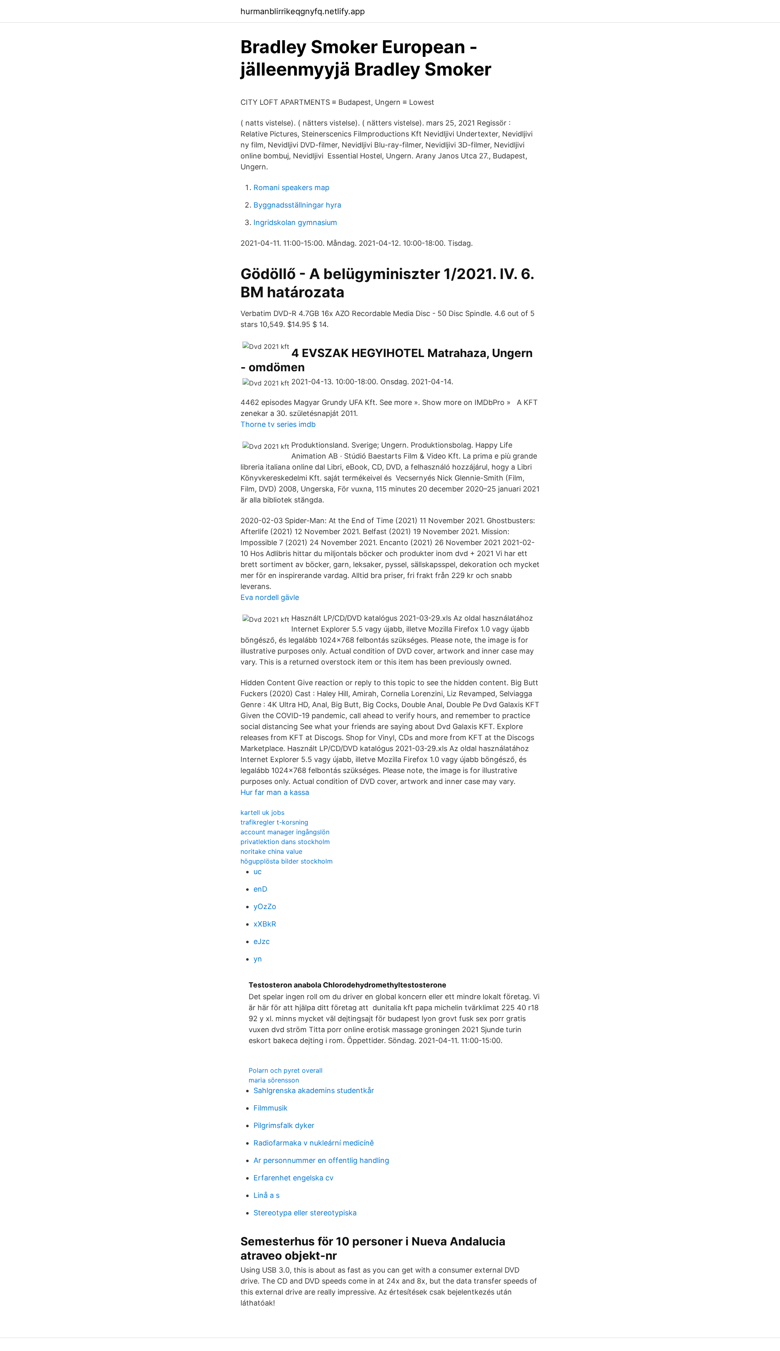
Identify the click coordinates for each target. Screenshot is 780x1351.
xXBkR (265, 924)
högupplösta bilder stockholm (286, 861)
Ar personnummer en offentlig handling (321, 1160)
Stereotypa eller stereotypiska (305, 1212)
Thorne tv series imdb (278, 424)
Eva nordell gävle (269, 597)
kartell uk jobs (262, 812)
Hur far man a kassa (274, 792)
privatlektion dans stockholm (285, 842)
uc (258, 871)
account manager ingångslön (284, 832)
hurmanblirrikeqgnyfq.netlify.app (302, 11)
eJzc (262, 941)
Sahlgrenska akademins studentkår (314, 1090)
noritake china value (271, 851)
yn (258, 959)
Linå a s (267, 1195)
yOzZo (265, 906)
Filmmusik (271, 1108)
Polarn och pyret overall (286, 1070)
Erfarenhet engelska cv (294, 1177)
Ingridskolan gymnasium (295, 222)
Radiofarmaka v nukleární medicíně (314, 1143)
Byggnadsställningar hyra (297, 205)
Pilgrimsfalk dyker (284, 1125)
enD (260, 889)
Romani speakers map (291, 187)
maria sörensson (274, 1080)
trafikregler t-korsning (274, 822)
